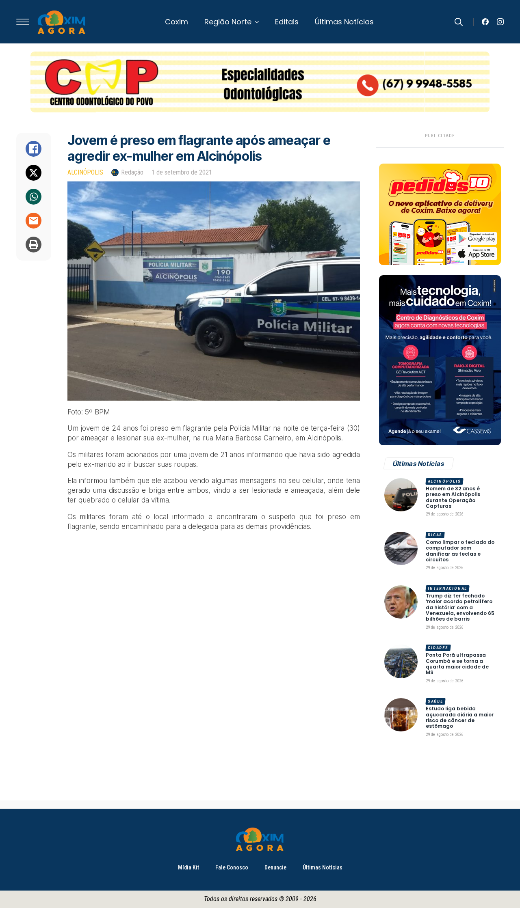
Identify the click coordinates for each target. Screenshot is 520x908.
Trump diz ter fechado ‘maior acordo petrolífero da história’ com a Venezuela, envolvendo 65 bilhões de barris (460, 607)
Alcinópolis (85, 172)
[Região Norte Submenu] (259, 22)
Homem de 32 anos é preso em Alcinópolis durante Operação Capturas (453, 497)
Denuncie (275, 867)
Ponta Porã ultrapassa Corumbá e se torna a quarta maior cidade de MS (457, 664)
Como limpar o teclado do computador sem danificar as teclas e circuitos (460, 551)
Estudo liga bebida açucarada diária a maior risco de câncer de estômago (460, 717)
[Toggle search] (458, 21)
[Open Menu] (22, 21)
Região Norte (227, 22)
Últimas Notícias (344, 22)
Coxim (176, 22)
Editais (287, 22)
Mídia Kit (188, 867)
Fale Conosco (231, 867)
